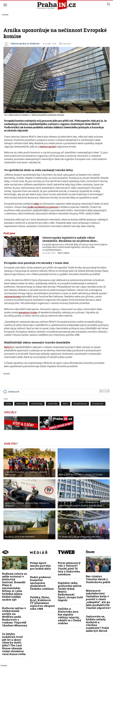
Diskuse (13, 391)
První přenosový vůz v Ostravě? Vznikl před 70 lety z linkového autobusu (69, 568)
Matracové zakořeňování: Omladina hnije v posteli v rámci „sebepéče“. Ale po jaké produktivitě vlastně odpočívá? (98, 599)
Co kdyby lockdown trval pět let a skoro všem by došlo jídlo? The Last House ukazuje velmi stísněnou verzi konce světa (14, 644)
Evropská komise (80, 404)
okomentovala (12, 296)
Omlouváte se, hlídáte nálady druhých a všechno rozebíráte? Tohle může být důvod (97, 623)
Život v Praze (63, 253)
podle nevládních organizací (42, 207)
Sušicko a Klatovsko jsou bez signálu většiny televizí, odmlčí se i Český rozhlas (69, 616)
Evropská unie (97, 404)
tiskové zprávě (47, 146)
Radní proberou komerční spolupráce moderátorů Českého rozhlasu (42, 582)
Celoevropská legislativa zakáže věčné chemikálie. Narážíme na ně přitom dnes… (70, 239)
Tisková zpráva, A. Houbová (24, 43)
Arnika (8, 404)
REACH (8, 347)
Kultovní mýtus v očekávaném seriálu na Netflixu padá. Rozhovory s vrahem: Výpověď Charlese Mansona (14, 616)
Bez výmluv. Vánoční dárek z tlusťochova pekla (98, 579)
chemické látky (36, 404)
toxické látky (52, 404)
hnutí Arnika (21, 404)
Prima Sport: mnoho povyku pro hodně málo (40, 565)
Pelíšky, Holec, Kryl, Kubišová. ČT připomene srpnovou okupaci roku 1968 (42, 602)
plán (36, 203)
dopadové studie (27, 312)
